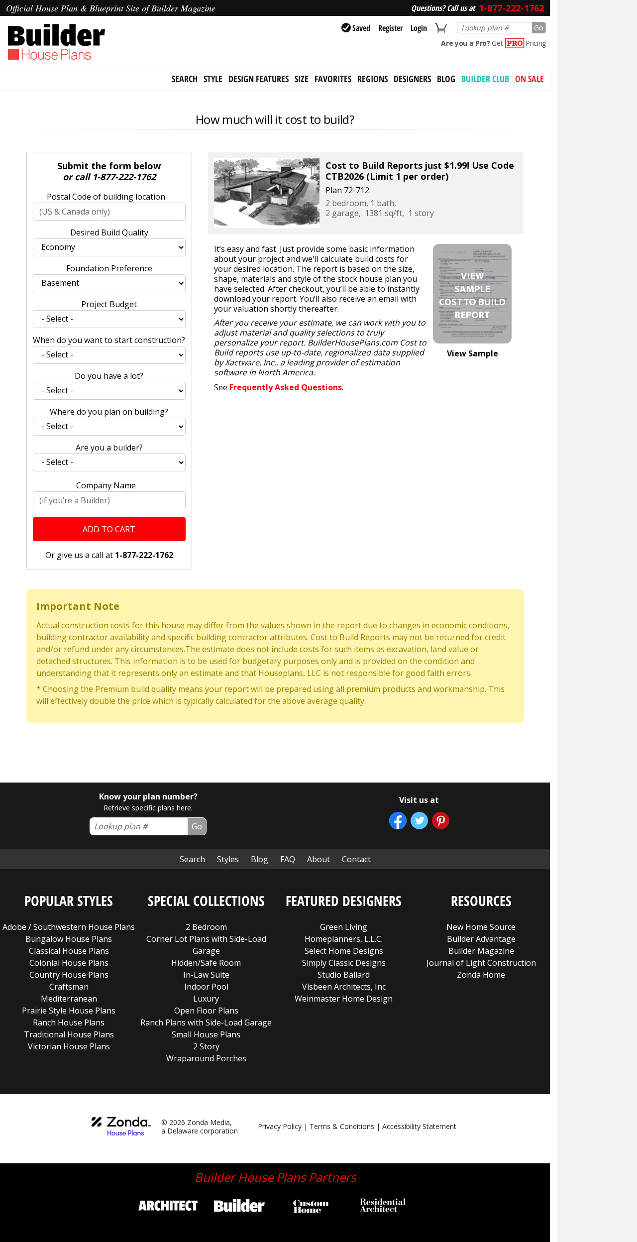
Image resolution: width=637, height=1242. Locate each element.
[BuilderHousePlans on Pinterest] (440, 820)
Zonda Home (481, 974)
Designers (412, 79)
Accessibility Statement (419, 1126)
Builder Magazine (481, 950)
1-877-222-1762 (124, 177)
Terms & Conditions (342, 1126)
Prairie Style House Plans (68, 1010)
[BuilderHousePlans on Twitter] (419, 820)
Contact (356, 859)
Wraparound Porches (206, 1058)
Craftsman (69, 986)
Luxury (206, 998)
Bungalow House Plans (68, 938)
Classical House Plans (69, 950)
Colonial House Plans (68, 962)
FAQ (287, 859)
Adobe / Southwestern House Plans (68, 926)
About (318, 859)
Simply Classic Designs (344, 962)
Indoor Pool (206, 986)
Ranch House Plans (69, 1022)
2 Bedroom (206, 926)
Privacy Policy (280, 1126)
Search (192, 859)
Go (538, 27)
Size (302, 79)
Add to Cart (109, 529)
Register (390, 27)
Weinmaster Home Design (344, 998)
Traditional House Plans (69, 1034)
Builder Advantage (481, 938)
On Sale (529, 79)
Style (213, 79)
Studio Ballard (344, 974)
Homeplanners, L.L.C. (344, 938)
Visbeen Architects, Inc (344, 986)
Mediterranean (69, 998)
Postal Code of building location (106, 196)
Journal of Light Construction (481, 962)
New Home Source (481, 926)
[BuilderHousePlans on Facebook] (398, 820)
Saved (361, 27)
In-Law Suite (206, 974)
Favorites (333, 79)
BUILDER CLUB (485, 79)
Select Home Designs (344, 950)
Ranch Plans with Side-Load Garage (206, 1022)
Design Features (258, 79)
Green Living (343, 926)
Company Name (106, 485)
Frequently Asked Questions (285, 387)
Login (419, 27)
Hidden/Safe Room (206, 962)
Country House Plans (68, 974)
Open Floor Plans (206, 1010)
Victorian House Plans (69, 1046)
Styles (228, 859)
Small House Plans (206, 1034)
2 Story (206, 1046)
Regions (372, 79)
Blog (446, 79)
